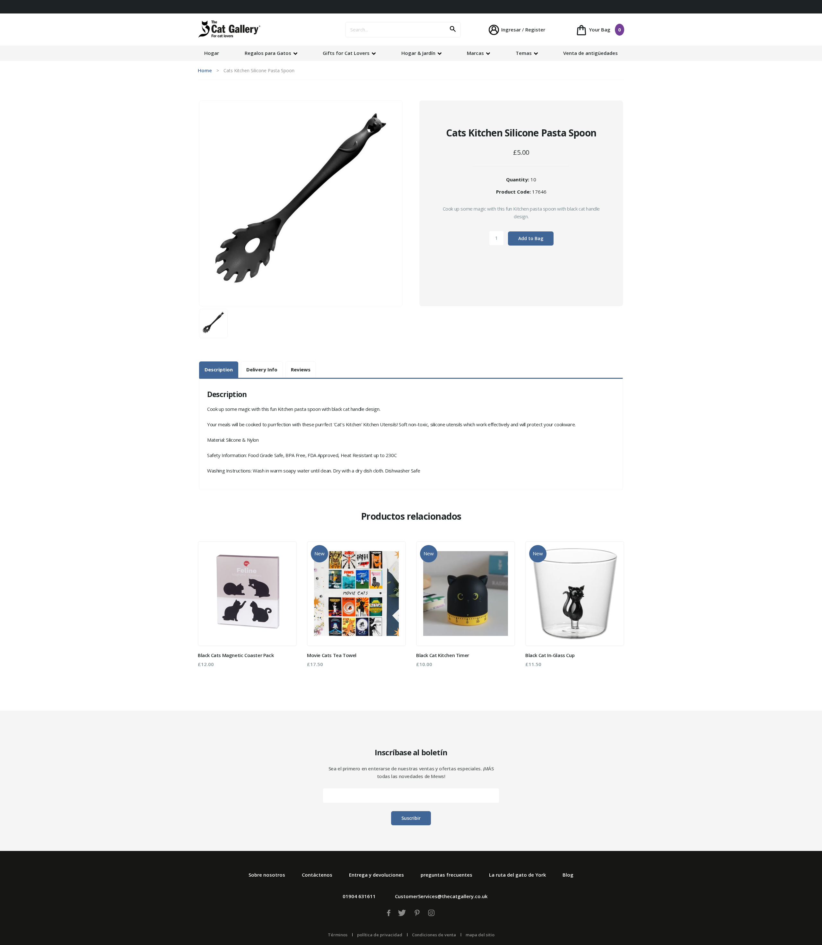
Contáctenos (317, 874)
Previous (207, 610)
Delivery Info (261, 369)
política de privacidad (379, 935)
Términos (337, 935)
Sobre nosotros (267, 874)
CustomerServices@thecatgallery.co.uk (441, 896)
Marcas (476, 53)
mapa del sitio (480, 935)
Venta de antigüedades (590, 53)
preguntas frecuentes (446, 874)
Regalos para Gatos (269, 53)
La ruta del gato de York (517, 874)
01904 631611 (359, 896)
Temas (524, 53)
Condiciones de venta (434, 935)
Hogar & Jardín (419, 53)
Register (535, 29)
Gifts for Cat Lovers (347, 53)
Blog (568, 874)
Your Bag (604, 29)
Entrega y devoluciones (376, 874)
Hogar (211, 53)
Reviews (300, 369)
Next (614, 610)
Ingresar (511, 29)
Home (205, 70)
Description (219, 369)
